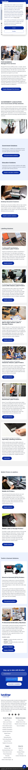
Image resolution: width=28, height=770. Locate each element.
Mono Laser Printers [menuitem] (7, 723)
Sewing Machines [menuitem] (7, 737)
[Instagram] (12, 714)
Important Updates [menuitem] (7, 757)
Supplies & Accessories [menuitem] (7, 742)
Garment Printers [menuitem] (7, 741)
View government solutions (11, 155)
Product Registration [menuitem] (7, 753)
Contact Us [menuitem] (20, 748)
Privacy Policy (16, 17)
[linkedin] (9, 714)
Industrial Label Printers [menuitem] (7, 731)
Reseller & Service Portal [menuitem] (20, 723)
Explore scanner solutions (9, 215)
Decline (14, 31)
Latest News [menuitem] (20, 753)
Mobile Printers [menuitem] (7, 733)
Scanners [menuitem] (7, 735)
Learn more (7, 458)
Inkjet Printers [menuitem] (7, 720)
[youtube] (18, 714)
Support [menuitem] (7, 746)
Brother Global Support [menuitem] (6, 759)
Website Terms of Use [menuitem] (20, 721)
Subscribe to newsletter (14, 684)
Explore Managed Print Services (11, 89)
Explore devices (8, 263)
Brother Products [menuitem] (7, 718)
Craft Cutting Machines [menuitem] (7, 739)
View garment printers (9, 601)
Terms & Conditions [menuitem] (21, 725)
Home (2, 5)
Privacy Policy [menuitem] (21, 720)
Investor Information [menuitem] (20, 755)
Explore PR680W (8, 647)
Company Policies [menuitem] (20, 751)
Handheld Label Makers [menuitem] (7, 729)
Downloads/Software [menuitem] (6, 750)
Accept (14, 27)
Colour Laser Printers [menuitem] (7, 721)
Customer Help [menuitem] (7, 748)
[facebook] (15, 714)
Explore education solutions (11, 172)
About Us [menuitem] (20, 746)
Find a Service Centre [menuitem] (7, 751)
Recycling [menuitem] (7, 755)
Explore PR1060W (8, 650)
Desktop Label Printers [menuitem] (7, 727)
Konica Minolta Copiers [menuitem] (7, 725)
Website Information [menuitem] (21, 718)
